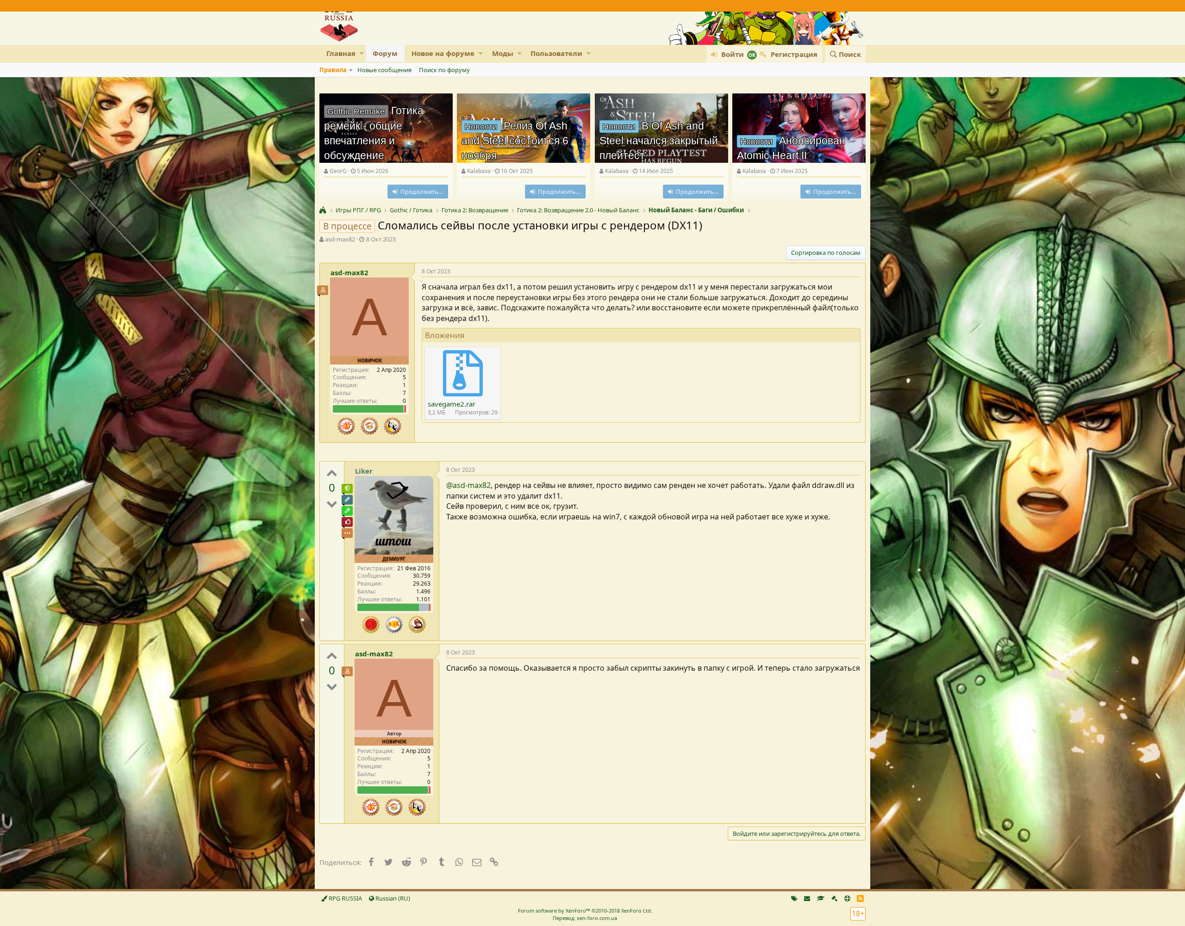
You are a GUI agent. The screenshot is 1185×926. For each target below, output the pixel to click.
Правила (333, 70)
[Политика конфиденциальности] (834, 898)
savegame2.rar (451, 403)
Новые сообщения (384, 70)
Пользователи (556, 53)
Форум (385, 53)
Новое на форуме (443, 53)
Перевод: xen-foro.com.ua (585, 917)
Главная (341, 53)
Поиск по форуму (444, 70)
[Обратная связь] (807, 898)
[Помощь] (847, 898)
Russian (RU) (392, 898)
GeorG (338, 171)
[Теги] (794, 898)
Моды (502, 53)
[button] (361, 53)
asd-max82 (340, 239)
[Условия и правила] (821, 898)
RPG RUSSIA (344, 898)
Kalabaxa (479, 171)
